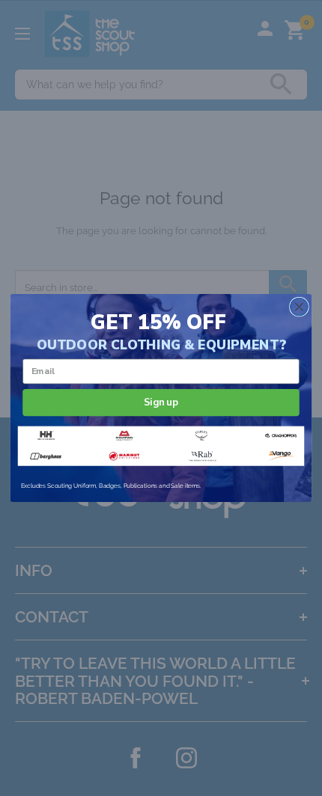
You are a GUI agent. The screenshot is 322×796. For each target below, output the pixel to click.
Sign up (161, 402)
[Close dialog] (300, 307)
